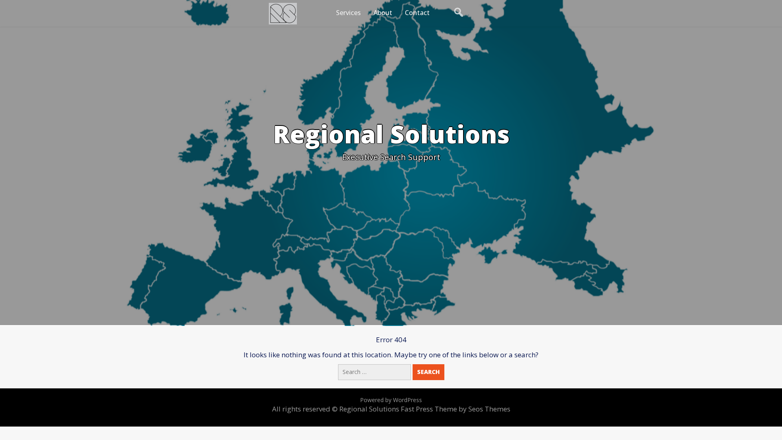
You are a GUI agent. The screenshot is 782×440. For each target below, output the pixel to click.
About (382, 12)
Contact (417, 12)
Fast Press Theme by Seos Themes (455, 409)
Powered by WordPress (391, 400)
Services (348, 12)
